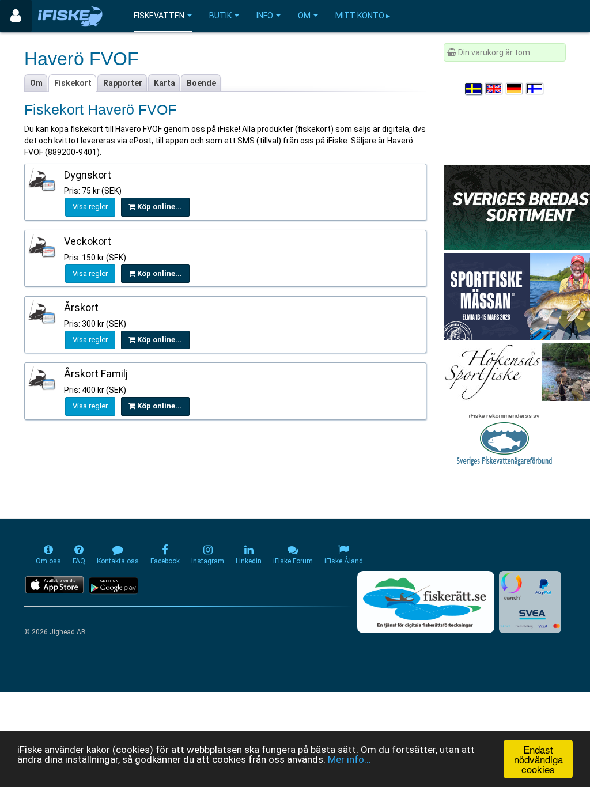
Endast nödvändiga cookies (538, 759)
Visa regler (90, 206)
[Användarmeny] (16, 16)
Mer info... (349, 759)
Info (264, 15)
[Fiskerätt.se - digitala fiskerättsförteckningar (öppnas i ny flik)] (425, 602)
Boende (201, 83)
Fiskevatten (159, 15)
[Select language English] (494, 88)
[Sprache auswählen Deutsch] (515, 88)
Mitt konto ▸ (362, 15)
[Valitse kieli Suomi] (535, 88)
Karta (164, 83)
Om (304, 15)
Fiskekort (73, 83)
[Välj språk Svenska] (474, 88)
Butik (220, 15)
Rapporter (122, 83)
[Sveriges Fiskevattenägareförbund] (504, 437)
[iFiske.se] (70, 16)
